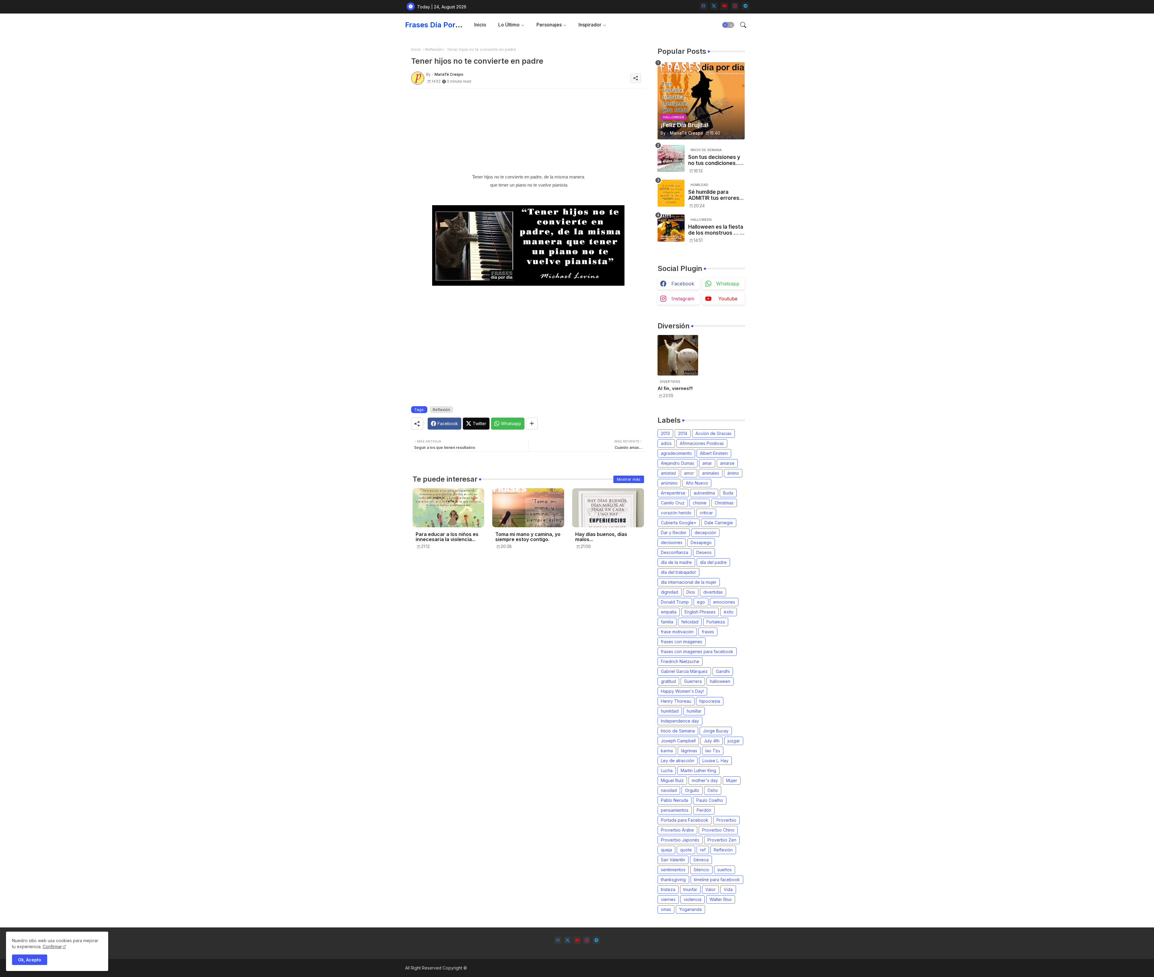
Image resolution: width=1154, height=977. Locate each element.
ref (703, 849)
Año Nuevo (697, 482)
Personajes (549, 25)
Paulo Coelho (709, 800)
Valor (710, 889)
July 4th (711, 740)
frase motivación (677, 631)
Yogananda (690, 909)
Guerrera (693, 681)
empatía (668, 611)
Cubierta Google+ (678, 522)
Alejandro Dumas (677, 463)
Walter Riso (721, 899)
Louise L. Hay (715, 760)
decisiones (671, 542)
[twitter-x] (714, 6)
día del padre (713, 562)
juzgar (734, 740)
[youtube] (724, 6)
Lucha (667, 770)
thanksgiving (673, 879)
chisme (700, 502)
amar (707, 463)
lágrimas (689, 750)
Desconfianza (674, 552)
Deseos (704, 552)
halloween (720, 681)
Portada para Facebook (684, 820)
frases (708, 631)
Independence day (680, 720)
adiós (666, 443)
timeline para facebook (717, 879)
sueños (724, 869)
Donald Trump (675, 601)
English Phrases (700, 611)
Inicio (480, 25)
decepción (705, 532)
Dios (690, 592)
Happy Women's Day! (682, 691)
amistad (668, 473)
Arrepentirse (673, 492)
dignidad (669, 592)
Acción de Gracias (713, 433)
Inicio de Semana (678, 730)
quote (686, 849)
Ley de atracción (677, 760)
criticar (706, 512)
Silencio (701, 869)
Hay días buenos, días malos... (601, 537)
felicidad (689, 621)
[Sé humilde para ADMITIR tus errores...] (671, 193)
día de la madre (676, 562)
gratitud (668, 681)
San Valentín (673, 859)
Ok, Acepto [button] (29, 959)
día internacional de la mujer (688, 582)
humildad (670, 711)
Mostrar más (628, 479)
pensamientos (674, 810)
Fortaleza (716, 621)
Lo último (509, 25)
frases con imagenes (681, 641)
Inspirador (590, 25)
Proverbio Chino (718, 829)
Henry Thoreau (676, 701)
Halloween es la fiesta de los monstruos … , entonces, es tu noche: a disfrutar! (715, 230)
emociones (724, 601)
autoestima (704, 492)
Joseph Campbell (678, 740)
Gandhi (723, 671)
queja (666, 849)
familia (667, 621)
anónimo (669, 482)
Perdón (704, 810)
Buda (728, 492)
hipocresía (709, 701)
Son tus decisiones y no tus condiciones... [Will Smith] (714, 160)
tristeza (668, 889)
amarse (727, 463)
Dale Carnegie (718, 522)
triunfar (690, 889)
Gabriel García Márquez (684, 671)
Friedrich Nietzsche (680, 661)
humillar (694, 711)
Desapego (701, 542)
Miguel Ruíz (672, 780)
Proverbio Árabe (677, 829)
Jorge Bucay (715, 730)
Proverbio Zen (721, 839)
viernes (668, 899)
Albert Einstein (714, 453)
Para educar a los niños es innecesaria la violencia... (447, 537)
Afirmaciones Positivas (702, 443)
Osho (712, 790)
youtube (727, 299)
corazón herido (676, 512)
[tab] (480, 25)
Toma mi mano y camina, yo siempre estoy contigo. (527, 537)
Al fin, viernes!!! (675, 388)
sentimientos (673, 869)
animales (710, 473)
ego (701, 601)
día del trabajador (678, 572)
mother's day (705, 780)
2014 (682, 433)
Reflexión (434, 49)
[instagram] (735, 6)
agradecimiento (676, 453)
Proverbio (726, 820)
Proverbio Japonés (680, 839)
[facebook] (703, 6)
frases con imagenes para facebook (697, 651)
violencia (692, 899)
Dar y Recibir (673, 532)
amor (689, 473)
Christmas (724, 502)
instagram (682, 299)
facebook (682, 284)
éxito (729, 611)
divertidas (713, 592)
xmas (666, 909)
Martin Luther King (698, 770)
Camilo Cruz (673, 502)
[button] (728, 25)
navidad (669, 790)
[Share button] (532, 424)
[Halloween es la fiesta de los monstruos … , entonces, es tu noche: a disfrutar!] (671, 228)
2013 (665, 433)
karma (667, 750)
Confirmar (52, 946)
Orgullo (692, 790)
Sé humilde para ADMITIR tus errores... (716, 195)
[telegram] (745, 6)
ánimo (733, 473)
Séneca (701, 859)
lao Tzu (712, 750)
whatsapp (727, 284)
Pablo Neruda (674, 800)
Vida (728, 889)
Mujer (731, 780)
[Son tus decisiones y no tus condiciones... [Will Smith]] (671, 158)
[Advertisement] (528, 131)
